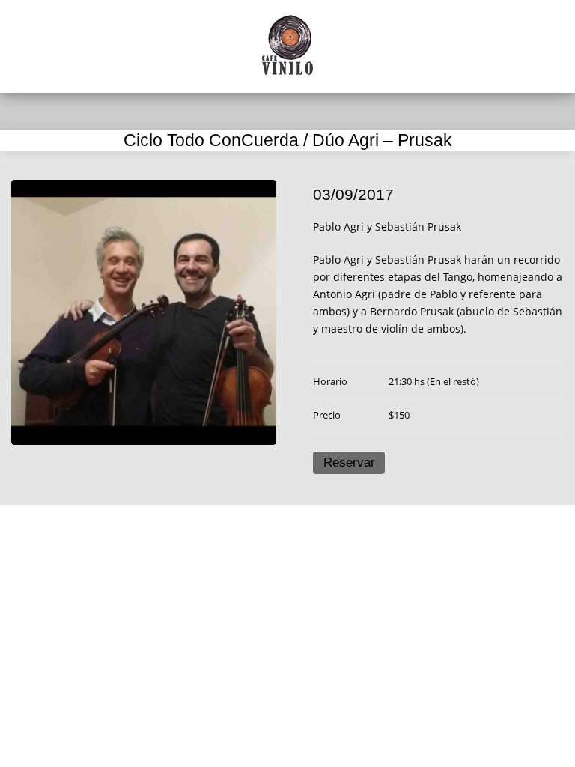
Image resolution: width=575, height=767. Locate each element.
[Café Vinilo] (287, 45)
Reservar (349, 462)
